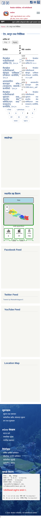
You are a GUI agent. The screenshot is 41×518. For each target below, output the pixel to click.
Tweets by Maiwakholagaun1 (13, 299)
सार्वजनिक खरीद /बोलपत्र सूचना (14, 417)
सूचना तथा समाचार (9, 414)
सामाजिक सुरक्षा (8, 437)
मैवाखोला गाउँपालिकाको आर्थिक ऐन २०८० (31, 60)
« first (9, 109)
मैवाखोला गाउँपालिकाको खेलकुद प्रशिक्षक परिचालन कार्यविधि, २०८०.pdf (31, 73)
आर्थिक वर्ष (6, 39)
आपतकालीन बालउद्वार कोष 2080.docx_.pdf (31, 84)
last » (26, 121)
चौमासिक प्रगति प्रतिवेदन (12, 456)
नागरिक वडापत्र (8, 440)
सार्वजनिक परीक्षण (9, 463)
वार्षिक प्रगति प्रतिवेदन (11, 453)
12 (26, 117)
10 (11, 117)
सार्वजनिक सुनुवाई (9, 460)
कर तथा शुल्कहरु (9, 421)
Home (3, 26)
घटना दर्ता (6, 433)
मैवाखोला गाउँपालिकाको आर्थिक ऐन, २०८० (10, 60)
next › (16, 121)
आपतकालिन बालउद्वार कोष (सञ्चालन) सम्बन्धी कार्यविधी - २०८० (11, 85)
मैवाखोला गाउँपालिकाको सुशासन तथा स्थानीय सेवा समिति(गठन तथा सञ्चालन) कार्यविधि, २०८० (11, 99)
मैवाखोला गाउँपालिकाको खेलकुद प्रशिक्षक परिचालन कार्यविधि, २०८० (11, 73)
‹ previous (20, 109)
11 (19, 117)
